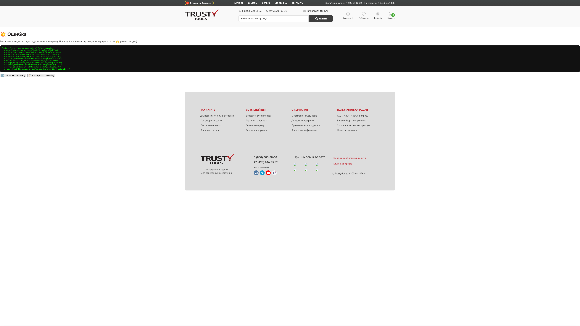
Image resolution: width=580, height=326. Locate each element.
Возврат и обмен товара (259, 115)
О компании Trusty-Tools (304, 115)
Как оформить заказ (211, 120)
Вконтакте (256, 172)
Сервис (266, 3)
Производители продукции (306, 125)
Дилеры (252, 3)
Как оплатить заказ (210, 125)
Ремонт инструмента (257, 130)
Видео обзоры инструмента (351, 120)
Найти (323, 18)
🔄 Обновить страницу (13, 75)
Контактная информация (304, 130)
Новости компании (347, 130)
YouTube (268, 172)
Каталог (238, 3)
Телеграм (262, 172)
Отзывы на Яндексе (200, 3)
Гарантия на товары (256, 120)
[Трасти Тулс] (202, 19)
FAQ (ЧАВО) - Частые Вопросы (353, 115)
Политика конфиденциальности (349, 158)
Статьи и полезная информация (353, 125)
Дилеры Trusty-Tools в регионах (217, 115)
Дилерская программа (303, 120)
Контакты (297, 3)
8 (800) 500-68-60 (252, 11)
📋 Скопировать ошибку (41, 75)
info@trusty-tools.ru (317, 10)
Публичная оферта (342, 163)
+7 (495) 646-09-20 (276, 11)
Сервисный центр (255, 125)
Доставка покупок (209, 130)
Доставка (281, 3)
